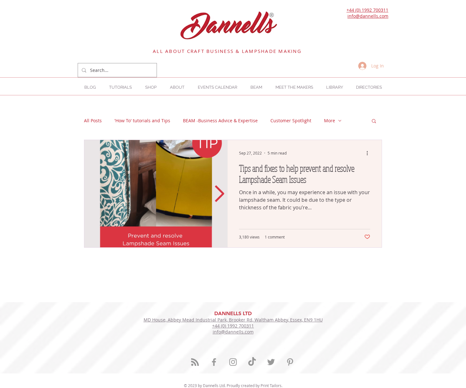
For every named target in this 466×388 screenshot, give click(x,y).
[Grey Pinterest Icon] (290, 362)
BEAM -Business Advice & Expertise (220, 121)
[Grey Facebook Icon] (214, 362)
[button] (368, 87)
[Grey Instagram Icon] (233, 362)
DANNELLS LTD (233, 313)
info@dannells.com (367, 16)
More (329, 121)
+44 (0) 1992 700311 (367, 10)
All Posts (93, 121)
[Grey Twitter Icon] (271, 362)
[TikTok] (252, 362)
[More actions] (369, 153)
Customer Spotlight (290, 121)
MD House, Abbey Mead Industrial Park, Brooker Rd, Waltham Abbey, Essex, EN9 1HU (233, 320)
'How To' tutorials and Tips (142, 121)
